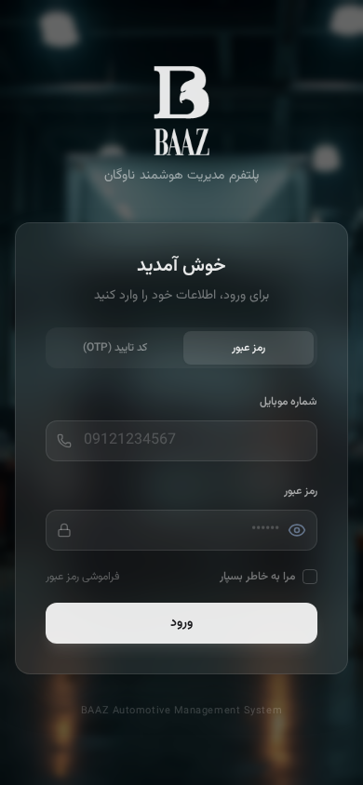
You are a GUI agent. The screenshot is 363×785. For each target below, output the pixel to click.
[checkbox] (309, 576)
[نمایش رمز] (297, 530)
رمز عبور (248, 347)
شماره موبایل (288, 401)
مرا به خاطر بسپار (257, 576)
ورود (181, 623)
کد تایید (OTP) (115, 347)
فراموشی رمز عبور (82, 576)
